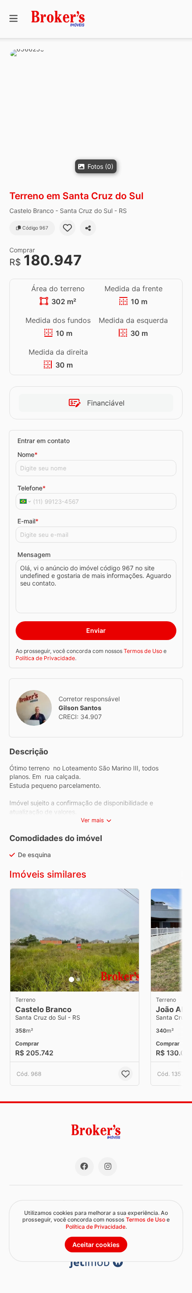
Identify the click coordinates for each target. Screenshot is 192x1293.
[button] (96, 114)
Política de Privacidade (45, 658)
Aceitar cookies (96, 1244)
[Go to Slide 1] (71, 979)
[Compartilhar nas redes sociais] (88, 228)
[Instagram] (107, 1166)
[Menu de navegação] (13, 19)
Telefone (31, 488)
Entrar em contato (43, 440)
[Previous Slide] (19, 940)
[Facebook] (84, 1166)
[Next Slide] (129, 940)
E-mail (27, 521)
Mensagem (33, 554)
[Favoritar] (67, 228)
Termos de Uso (143, 651)
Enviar (96, 630)
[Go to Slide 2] (78, 979)
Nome (27, 454)
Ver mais (92, 820)
